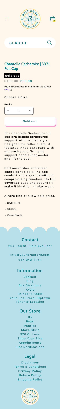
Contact (30, 276)
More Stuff (30, 330)
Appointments (30, 342)
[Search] (49, 42)
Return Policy (30, 375)
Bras (30, 321)
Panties (30, 325)
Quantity (8, 104)
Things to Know (30, 293)
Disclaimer (30, 362)
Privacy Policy (30, 371)
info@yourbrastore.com (30, 254)
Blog (30, 281)
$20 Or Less (30, 334)
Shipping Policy (30, 379)
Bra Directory (30, 285)
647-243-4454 (30, 259)
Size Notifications (30, 347)
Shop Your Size (30, 338)
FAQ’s (30, 289)
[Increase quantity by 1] (29, 111)
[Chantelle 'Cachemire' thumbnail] (9, 64)
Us (30, 317)
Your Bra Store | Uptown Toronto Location (30, 299)
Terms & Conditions (30, 366)
